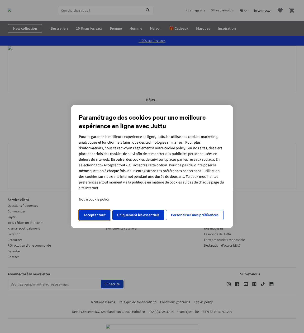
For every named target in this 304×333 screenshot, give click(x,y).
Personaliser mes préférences (194, 215)
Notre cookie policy (94, 199)
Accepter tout (95, 215)
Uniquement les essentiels (138, 215)
